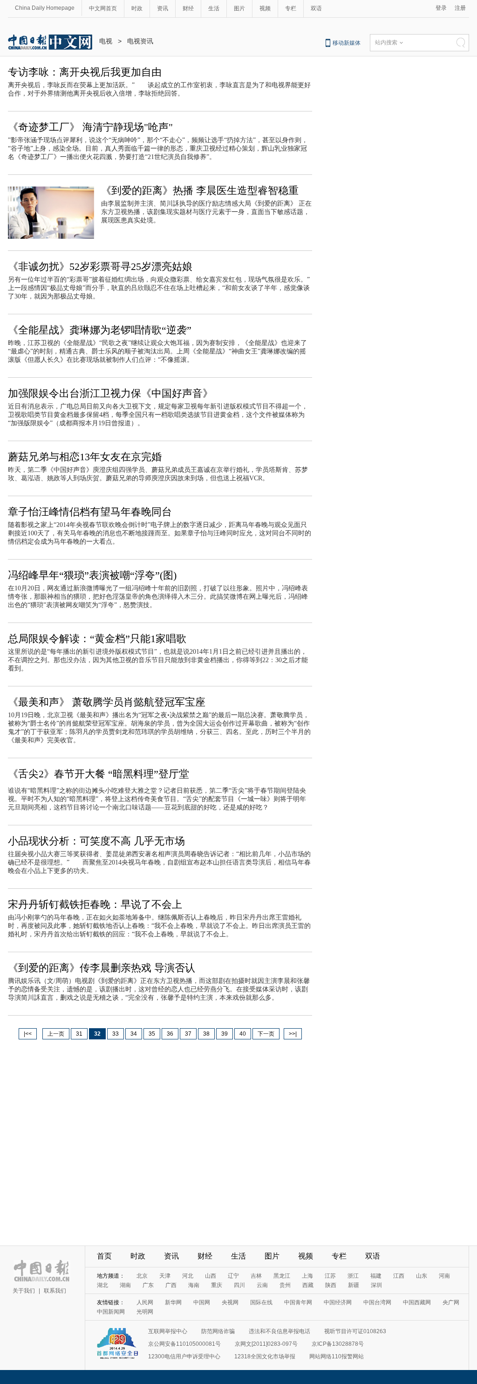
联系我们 (55, 1290)
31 (79, 1034)
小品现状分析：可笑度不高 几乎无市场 (96, 841)
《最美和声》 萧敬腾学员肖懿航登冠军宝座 (106, 702)
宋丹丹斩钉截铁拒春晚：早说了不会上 (95, 904)
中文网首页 (103, 8)
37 (188, 1034)
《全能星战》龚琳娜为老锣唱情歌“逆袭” (99, 330)
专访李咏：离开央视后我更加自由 (85, 72)
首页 (104, 1256)
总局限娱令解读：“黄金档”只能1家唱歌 (97, 638)
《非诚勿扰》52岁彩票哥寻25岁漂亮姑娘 (100, 266)
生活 (213, 8)
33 (115, 1034)
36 (170, 1034)
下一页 (266, 1034)
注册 (460, 8)
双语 (316, 8)
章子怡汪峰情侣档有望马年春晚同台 (90, 512)
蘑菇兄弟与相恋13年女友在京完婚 (85, 457)
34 (133, 1034)
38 (206, 1034)
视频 (265, 8)
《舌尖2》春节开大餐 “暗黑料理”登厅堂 (98, 774)
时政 (137, 8)
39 (224, 1034)
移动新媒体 (347, 43)
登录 (441, 8)
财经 (188, 8)
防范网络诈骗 (218, 1331)
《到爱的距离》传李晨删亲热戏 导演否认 (101, 968)
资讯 (162, 8)
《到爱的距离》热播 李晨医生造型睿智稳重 (200, 190)
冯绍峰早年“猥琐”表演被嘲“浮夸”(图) (92, 575)
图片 (239, 8)
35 (152, 1034)
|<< (28, 1034)
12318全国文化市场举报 (264, 1356)
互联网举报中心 (167, 1331)
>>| (293, 1034)
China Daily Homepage (45, 8)
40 (242, 1034)
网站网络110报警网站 (336, 1356)
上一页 (56, 1034)
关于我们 (24, 1290)
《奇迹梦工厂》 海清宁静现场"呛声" (90, 127)
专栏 (290, 8)
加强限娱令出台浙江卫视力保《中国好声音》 (110, 393)
